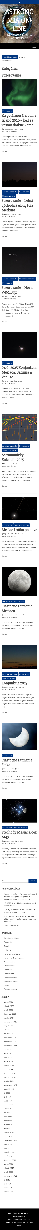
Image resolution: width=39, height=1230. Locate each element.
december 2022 (10, 1117)
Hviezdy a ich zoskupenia (14, 958)
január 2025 (8, 1034)
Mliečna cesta (9, 966)
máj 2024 (7, 1053)
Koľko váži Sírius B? (11, 925)
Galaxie (7, 946)
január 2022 (8, 1136)
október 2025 (9, 1018)
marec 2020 (8, 1164)
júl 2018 (7, 1180)
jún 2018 (7, 1184)
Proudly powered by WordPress (19, 1219)
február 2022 (9, 1132)
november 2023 (10, 1077)
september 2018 (10, 1176)
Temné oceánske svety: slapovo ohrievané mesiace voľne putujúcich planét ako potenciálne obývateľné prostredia (20, 896)
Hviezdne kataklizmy (27, 279)
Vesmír (6, 985)
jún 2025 (7, 1030)
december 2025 (10, 1014)
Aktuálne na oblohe (9, 192)
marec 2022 (8, 1128)
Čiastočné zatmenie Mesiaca (17, 608)
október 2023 (9, 1081)
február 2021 (9, 1152)
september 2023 (10, 1085)
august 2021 (9, 1144)
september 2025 (10, 1022)
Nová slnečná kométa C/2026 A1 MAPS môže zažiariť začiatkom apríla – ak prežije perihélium (20, 919)
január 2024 (8, 1069)
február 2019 (9, 1168)
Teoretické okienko (9, 450)
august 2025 (9, 1026)
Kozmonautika (9, 962)
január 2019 (8, 1172)
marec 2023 (8, 1105)
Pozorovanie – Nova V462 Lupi (17, 290)
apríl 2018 (8, 1188)
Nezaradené (7, 601)
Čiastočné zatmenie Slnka (17, 762)
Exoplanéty (8, 942)
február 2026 (9, 1006)
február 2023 (9, 1109)
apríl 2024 (8, 1057)
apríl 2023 (8, 1101)
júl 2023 (7, 1093)
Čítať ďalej (4, 151)
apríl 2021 (8, 1148)
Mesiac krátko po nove (19, 529)
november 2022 (10, 1120)
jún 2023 (7, 1097)
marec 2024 (8, 1061)
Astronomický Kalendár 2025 (13, 457)
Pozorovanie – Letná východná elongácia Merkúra (17, 205)
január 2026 (8, 1010)
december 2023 (10, 1073)
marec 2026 (8, 1002)
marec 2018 (8, 1192)
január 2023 (8, 1113)
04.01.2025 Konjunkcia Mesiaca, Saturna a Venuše (19, 372)
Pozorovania (7, 111)
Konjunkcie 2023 (14, 683)
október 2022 (9, 1124)
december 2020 (10, 1160)
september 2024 (10, 1045)
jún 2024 (7, 1049)
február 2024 (9, 1065)
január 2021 (8, 1156)
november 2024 (10, 1041)
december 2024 (10, 1038)
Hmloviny (7, 950)
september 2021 (10, 1140)
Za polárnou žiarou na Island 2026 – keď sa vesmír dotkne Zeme (19, 120)
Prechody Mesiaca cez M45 (19, 834)
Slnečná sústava (8, 196)
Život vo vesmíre (10, 989)
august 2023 (9, 1089)
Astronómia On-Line (19, 20)
